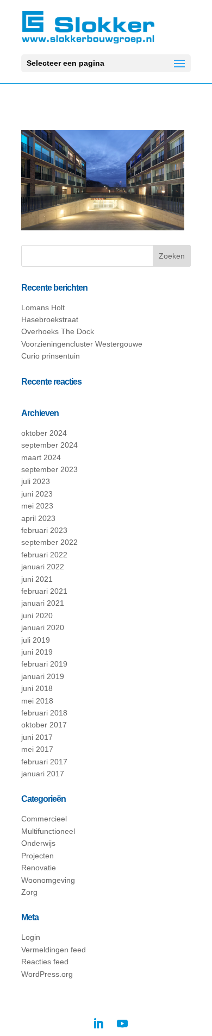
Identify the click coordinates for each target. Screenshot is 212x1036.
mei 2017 (37, 749)
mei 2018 (37, 700)
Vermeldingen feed (53, 949)
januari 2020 (42, 627)
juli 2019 (35, 640)
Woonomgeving (48, 880)
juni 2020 (37, 615)
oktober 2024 (44, 433)
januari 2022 (42, 566)
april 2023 (38, 518)
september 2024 (49, 445)
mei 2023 (37, 505)
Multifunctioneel (48, 831)
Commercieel (44, 818)
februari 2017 (44, 761)
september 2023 (49, 469)
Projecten (37, 855)
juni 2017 (37, 737)
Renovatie (38, 867)
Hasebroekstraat (49, 319)
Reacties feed (44, 961)
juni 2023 (37, 493)
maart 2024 (41, 457)
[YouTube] (122, 1023)
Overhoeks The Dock (57, 331)
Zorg (29, 892)
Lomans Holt (43, 307)
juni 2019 (37, 652)
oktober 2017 (44, 724)
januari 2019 (42, 676)
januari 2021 (42, 603)
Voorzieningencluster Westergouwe (81, 344)
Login (30, 937)
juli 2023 (35, 481)
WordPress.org (47, 974)
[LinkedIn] (98, 1023)
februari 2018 (44, 712)
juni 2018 (37, 688)
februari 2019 (44, 664)
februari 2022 (44, 554)
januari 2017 (42, 773)
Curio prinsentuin (50, 355)
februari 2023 (44, 530)
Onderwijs (38, 843)
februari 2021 (44, 591)
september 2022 (49, 542)
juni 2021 (37, 579)
